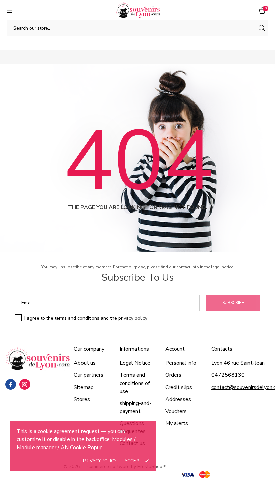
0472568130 (228, 375)
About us (85, 363)
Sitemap (84, 387)
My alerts (176, 423)
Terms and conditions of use (135, 383)
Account (175, 349)
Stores (82, 399)
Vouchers (176, 411)
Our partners (88, 375)
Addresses (178, 399)
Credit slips (178, 387)
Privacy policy (99, 461)
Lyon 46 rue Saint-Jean (238, 363)
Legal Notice (135, 363)
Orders (173, 375)
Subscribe (233, 302)
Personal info (180, 363)
